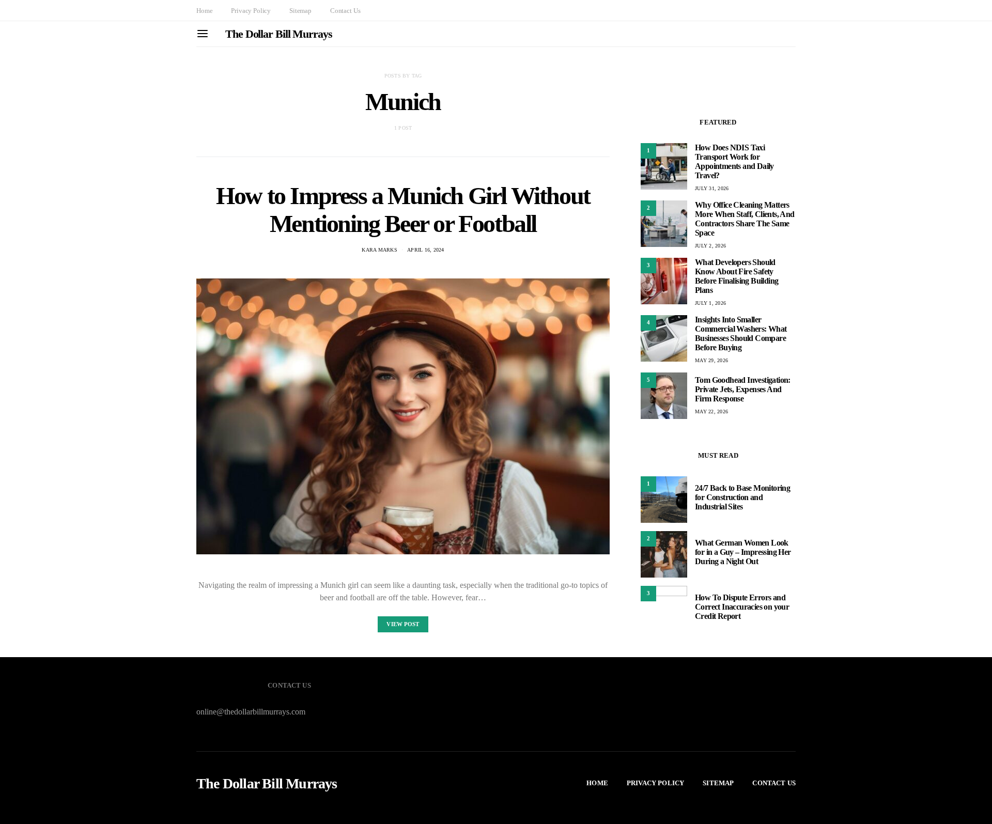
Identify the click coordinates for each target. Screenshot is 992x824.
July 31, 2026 (712, 188)
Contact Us (345, 10)
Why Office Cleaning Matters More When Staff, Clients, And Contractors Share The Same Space (745, 218)
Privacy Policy (251, 10)
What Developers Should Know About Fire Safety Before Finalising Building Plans (736, 276)
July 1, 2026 (710, 303)
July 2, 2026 (710, 245)
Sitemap (300, 10)
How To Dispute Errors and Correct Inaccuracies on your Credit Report (742, 606)
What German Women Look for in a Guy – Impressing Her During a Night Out (743, 552)
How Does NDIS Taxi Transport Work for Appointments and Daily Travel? (734, 161)
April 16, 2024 (425, 250)
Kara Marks (379, 250)
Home (204, 10)
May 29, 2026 (711, 360)
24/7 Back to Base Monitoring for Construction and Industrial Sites (742, 497)
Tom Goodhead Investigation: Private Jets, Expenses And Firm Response (743, 389)
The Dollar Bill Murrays (278, 33)
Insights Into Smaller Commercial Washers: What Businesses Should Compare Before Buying (741, 333)
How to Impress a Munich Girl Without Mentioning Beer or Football (403, 209)
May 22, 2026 (711, 411)
